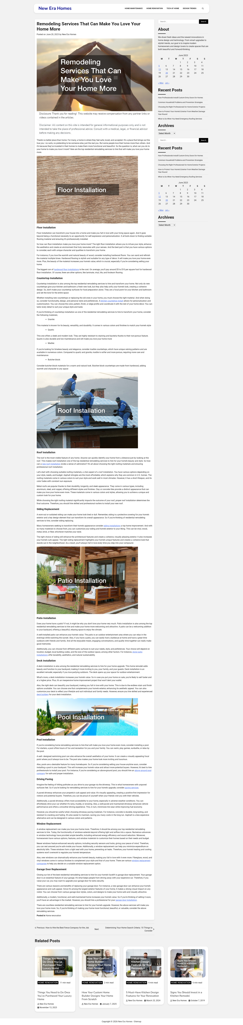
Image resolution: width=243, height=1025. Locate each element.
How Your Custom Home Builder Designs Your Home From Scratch (97, 996)
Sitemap (137, 1021)
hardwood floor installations (66, 269)
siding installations (112, 526)
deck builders (42, 694)
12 (159, 69)
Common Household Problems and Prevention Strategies (180, 102)
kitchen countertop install (112, 301)
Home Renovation (154, 8)
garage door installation (126, 900)
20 (167, 73)
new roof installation (51, 464)
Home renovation (53, 915)
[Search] (203, 8)
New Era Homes (55, 8)
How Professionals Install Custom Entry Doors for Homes (180, 98)
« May (161, 83)
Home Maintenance (134, 8)
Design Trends (189, 8)
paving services (131, 787)
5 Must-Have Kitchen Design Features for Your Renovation (142, 994)
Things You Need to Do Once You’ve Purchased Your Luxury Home (54, 996)
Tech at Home (173, 8)
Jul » (167, 83)
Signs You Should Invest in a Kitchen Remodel (186, 994)
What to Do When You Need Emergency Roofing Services (180, 119)
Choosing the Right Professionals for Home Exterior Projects (181, 107)
